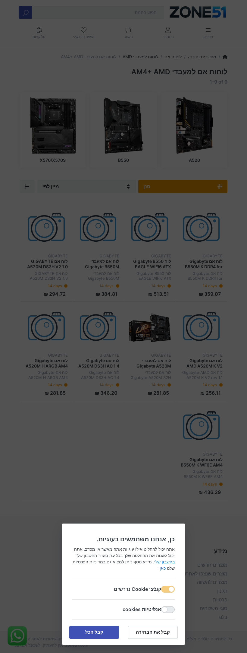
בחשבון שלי (164, 561)
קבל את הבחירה (153, 632)
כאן (163, 568)
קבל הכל (94, 632)
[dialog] (123, 326)
